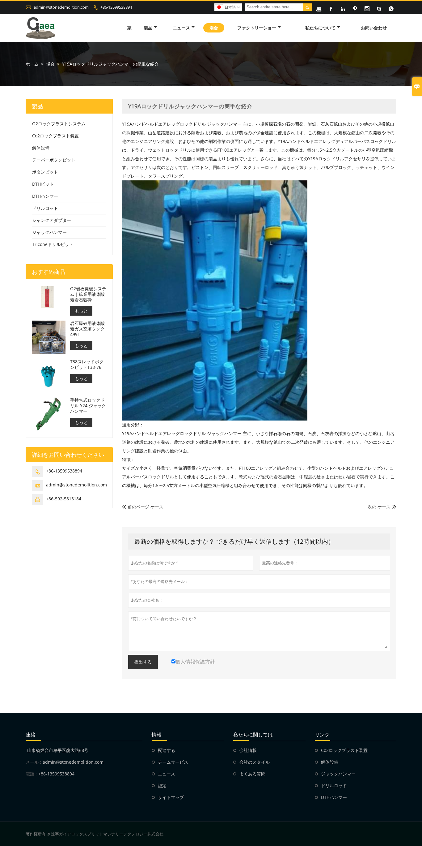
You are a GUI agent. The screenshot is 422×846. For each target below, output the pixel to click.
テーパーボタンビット (53, 160)
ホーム (32, 64)
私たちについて (320, 28)
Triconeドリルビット (53, 244)
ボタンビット (45, 172)
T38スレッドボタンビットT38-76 (86, 364)
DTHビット (43, 184)
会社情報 (248, 750)
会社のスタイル (254, 762)
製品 (148, 28)
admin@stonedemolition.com (61, 7)
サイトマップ (171, 797)
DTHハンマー (45, 196)
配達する (166, 750)
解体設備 (40, 148)
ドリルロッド (45, 208)
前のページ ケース (142, 507)
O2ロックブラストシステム (59, 124)
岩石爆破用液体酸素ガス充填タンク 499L (87, 329)
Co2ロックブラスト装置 (55, 136)
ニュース (181, 28)
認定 (162, 785)
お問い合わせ (374, 28)
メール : (33, 762)
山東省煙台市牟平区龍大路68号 (57, 750)
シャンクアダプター (51, 220)
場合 (213, 28)
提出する (143, 661)
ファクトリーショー (256, 28)
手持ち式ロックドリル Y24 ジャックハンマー (88, 405)
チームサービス (173, 762)
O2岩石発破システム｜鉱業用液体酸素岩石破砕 (88, 294)
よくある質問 (252, 774)
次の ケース (379, 507)
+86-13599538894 (116, 7)
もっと (81, 311)
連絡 (31, 734)
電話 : (31, 774)
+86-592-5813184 (63, 499)
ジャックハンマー (49, 232)
